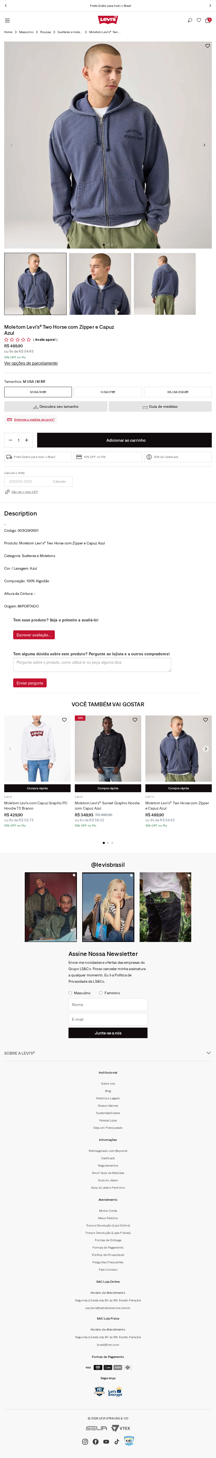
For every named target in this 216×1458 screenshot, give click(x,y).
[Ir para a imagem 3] (112, 245)
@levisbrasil (108, 864)
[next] (210, 6)
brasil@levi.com (108, 1345)
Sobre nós (108, 1083)
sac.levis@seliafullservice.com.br (107, 1308)
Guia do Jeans (108, 1180)
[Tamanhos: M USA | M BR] (38, 392)
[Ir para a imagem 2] (108, 245)
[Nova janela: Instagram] (51, 907)
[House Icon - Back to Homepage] (8, 32)
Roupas (45, 32)
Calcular (59, 481)
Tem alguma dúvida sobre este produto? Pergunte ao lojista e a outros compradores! (91, 653)
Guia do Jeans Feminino (108, 1187)
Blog (108, 1091)
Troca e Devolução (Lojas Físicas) (107, 1233)
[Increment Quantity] (26, 440)
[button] (104, 843)
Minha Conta (108, 1211)
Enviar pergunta (30, 683)
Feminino (112, 993)
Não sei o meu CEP (25, 492)
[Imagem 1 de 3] (35, 284)
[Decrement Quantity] (10, 440)
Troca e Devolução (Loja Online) (108, 1225)
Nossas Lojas (108, 1120)
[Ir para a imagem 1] (104, 245)
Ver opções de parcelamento (31, 363)
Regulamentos (108, 1165)
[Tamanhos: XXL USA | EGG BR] (178, 392)
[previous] (6, 6)
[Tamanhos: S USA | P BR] (108, 392)
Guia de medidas (163, 406)
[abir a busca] (190, 20)
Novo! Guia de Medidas (108, 1173)
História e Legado (108, 1098)
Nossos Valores (108, 1105)
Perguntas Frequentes (107, 1262)
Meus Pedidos (108, 1218)
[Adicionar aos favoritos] (207, 46)
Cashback (108, 1158)
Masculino (26, 32)
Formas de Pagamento (108, 1247)
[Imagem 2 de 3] (100, 284)
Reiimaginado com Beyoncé (108, 1151)
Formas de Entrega (108, 1240)
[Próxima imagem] (204, 145)
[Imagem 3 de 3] (165, 284)
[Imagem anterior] (11, 145)
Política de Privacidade (108, 1255)
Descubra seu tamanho (59, 406)
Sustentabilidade (108, 1113)
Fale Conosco (108, 1269)
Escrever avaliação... (34, 634)
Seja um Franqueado (108, 1128)
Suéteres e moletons (70, 32)
